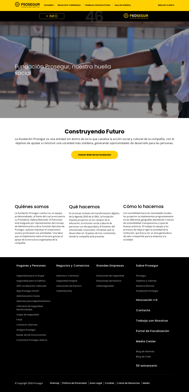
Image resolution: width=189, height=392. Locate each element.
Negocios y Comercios (72, 265)
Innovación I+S (147, 300)
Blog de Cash (143, 356)
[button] (49, 5)
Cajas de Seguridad (27, 314)
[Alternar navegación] (150, 5)
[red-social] (157, 383)
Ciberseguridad (105, 286)
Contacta (143, 310)
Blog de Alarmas (145, 351)
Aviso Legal (96, 383)
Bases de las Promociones (31, 335)
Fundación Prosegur (147, 290)
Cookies (109, 383)
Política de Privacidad (74, 383)
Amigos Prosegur (26, 329)
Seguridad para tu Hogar (30, 275)
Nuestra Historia (145, 286)
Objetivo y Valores (146, 280)
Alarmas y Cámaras (67, 275)
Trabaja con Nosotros (152, 321)
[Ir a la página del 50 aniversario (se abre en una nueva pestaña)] (94, 16)
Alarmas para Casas (28, 296)
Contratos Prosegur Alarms (31, 340)
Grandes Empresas (110, 265)
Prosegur (141, 275)
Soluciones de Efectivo (69, 286)
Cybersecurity (64, 290)
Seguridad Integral (66, 280)
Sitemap (54, 383)
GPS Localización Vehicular (31, 286)
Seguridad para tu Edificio (31, 280)
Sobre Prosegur (147, 265)
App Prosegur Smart (27, 290)
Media (146, 383)
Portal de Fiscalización (152, 331)
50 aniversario (146, 366)
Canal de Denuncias (128, 383)
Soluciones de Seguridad (110, 275)
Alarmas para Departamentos (33, 301)
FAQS (19, 319)
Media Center (146, 341)
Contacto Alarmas (26, 324)
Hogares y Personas (31, 265)
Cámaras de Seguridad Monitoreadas (29, 308)
